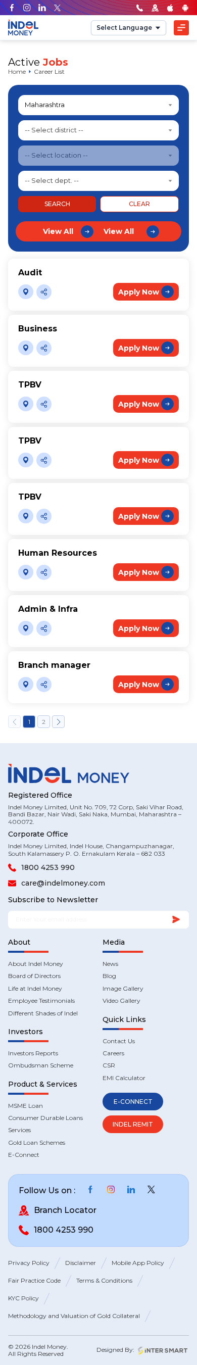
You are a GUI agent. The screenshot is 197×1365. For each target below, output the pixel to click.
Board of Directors (34, 976)
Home (17, 72)
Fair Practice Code (34, 1280)
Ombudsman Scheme (40, 1065)
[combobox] (98, 105)
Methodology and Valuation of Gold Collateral (74, 1316)
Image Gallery (123, 988)
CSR (109, 1065)
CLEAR (139, 204)
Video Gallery (121, 1000)
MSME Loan (25, 1105)
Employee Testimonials (41, 1000)
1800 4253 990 (48, 867)
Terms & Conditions (104, 1280)
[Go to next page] (58, 721)
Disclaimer (80, 1262)
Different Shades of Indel (43, 1013)
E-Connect (23, 1154)
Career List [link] (49, 72)
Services (19, 1130)
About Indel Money (35, 963)
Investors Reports (33, 1053)
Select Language (124, 27)
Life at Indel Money (35, 988)
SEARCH (57, 204)
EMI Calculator (124, 1078)
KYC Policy (23, 1298)
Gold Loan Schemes (36, 1142)
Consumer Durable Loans (45, 1118)
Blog (109, 976)
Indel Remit (133, 1124)
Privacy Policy (29, 1262)
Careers (113, 1053)
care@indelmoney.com (63, 883)
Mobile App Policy (138, 1262)
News (110, 963)
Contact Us (119, 1041)
